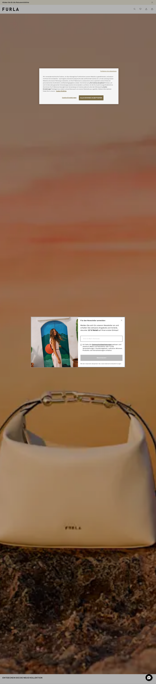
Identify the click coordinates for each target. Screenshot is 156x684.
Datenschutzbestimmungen (102, 344)
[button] (149, 677)
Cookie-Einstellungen (69, 97)
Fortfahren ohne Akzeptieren (108, 71)
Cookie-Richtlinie (61, 91)
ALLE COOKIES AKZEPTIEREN (91, 98)
